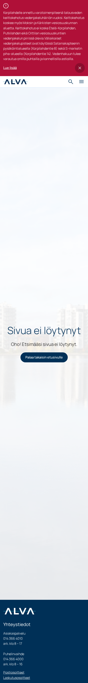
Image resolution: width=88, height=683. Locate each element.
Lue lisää (10, 68)
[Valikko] (81, 82)
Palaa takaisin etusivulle (44, 357)
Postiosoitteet (13, 672)
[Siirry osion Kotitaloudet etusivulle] (15, 81)
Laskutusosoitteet (16, 677)
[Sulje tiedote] (80, 68)
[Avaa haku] (71, 82)
